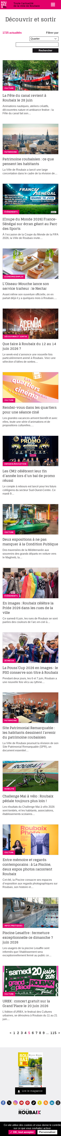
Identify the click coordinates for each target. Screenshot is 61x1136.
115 (53, 1033)
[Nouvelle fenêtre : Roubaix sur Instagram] (15, 1102)
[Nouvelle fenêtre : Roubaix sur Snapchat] (39, 1102)
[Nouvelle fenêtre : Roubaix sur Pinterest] (27, 1102)
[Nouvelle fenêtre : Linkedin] (52, 1102)
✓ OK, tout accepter (22, 1132)
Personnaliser (47, 1132)
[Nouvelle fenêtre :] (21, 1102)
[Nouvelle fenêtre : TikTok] (33, 1102)
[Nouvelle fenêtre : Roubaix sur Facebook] (3, 1102)
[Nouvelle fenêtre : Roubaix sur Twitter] (9, 1102)
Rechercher (45, 50)
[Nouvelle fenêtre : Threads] (58, 1102)
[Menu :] (52, 4)
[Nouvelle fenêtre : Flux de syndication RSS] (46, 1102)
